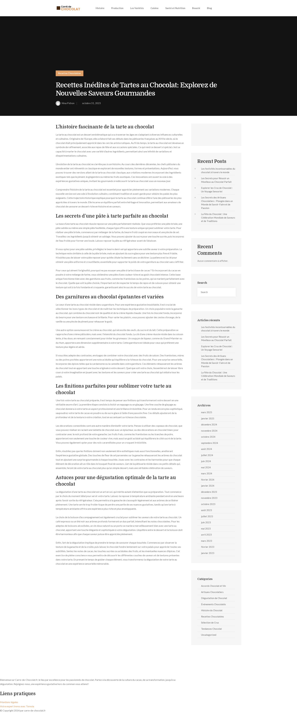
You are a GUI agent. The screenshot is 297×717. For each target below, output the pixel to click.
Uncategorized (208, 634)
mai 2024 (206, 467)
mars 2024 (206, 473)
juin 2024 (206, 461)
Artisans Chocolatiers (212, 592)
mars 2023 (206, 540)
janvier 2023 (207, 553)
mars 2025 (206, 412)
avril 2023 (206, 534)
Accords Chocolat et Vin (213, 585)
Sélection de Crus (210, 622)
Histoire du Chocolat (211, 610)
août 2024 (206, 449)
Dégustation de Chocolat (214, 598)
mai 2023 (206, 528)
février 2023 (207, 546)
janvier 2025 (207, 418)
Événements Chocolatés (213, 604)
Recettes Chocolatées (69, 73)
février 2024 (207, 479)
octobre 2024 (208, 436)
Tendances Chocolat (211, 628)
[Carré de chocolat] (68, 8)
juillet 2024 (207, 455)
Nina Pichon (68, 103)
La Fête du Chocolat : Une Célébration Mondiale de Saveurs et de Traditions (218, 217)
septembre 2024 (209, 443)
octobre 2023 (208, 504)
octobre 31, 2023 (91, 103)
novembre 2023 (209, 497)
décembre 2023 (209, 491)
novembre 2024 (209, 430)
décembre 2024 (209, 424)
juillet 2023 (207, 516)
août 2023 (206, 510)
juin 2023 (206, 522)
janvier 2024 (207, 485)
